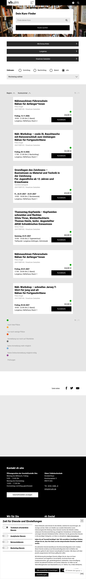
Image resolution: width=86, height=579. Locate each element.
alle (67, 70)
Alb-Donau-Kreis (57, 44)
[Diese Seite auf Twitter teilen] (71, 388)
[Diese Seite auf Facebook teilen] (66, 388)
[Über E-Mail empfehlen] (77, 388)
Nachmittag (42, 70)
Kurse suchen (43, 28)
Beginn (9, 93)
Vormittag (26, 70)
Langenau (58, 51)
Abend (56, 70)
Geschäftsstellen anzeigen (22, 495)
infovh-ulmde (50, 489)
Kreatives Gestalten (56, 59)
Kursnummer (22, 93)
